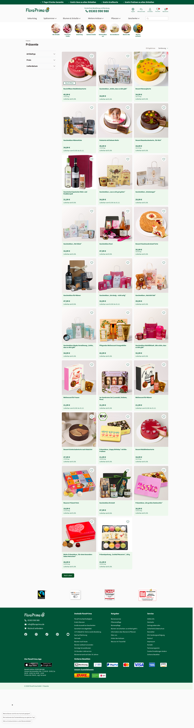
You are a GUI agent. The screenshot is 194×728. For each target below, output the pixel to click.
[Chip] (110, 594)
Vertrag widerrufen (153, 625)
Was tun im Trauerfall (118, 641)
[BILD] (147, 595)
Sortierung (162, 48)
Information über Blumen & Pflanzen (123, 632)
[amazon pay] (163, 665)
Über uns (114, 635)
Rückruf (150, 638)
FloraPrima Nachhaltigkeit (83, 619)
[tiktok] (46, 634)
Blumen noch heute (81, 641)
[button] (9, 707)
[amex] (152, 665)
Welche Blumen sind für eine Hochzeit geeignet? (16, 713)
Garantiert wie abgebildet (83, 629)
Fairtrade (77, 638)
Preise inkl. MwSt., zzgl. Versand (35, 675)
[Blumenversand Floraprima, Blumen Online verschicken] (37, 12)
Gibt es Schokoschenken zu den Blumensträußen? (17, 721)
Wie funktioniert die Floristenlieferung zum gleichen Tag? (19, 717)
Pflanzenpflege (116, 622)
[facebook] (25, 634)
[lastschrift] (98, 665)
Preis (29, 60)
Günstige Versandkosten (82, 648)
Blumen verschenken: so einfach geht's (124, 629)
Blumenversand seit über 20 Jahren (86, 654)
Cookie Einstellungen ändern (157, 651)
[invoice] (81, 665)
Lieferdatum (32, 66)
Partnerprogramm (153, 648)
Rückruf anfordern (35, 628)
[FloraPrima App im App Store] (31, 665)
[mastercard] (126, 665)
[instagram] (36, 634)
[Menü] (79, 591)
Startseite (150, 622)
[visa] (139, 665)
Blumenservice (116, 619)
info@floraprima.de (36, 624)
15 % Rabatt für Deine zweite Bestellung (87, 632)
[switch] (75, 596)
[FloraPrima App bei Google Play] (46, 665)
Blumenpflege (115, 625)
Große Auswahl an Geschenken (84, 625)
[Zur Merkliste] (93, 55)
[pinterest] (57, 634)
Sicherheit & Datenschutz (155, 629)
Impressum (151, 641)
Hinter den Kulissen (117, 638)
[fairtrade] (42, 595)
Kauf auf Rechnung (80, 635)
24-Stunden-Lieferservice (82, 651)
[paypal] (112, 665)
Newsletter (151, 632)
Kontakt (150, 645)
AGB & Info (150, 619)
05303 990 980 (99, 11)
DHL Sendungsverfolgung (156, 635)
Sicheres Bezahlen (153, 654)
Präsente (28, 41)
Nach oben (68, 575)
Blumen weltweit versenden (83, 645)
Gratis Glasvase (79, 622)
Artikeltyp (31, 54)
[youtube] (68, 634)
